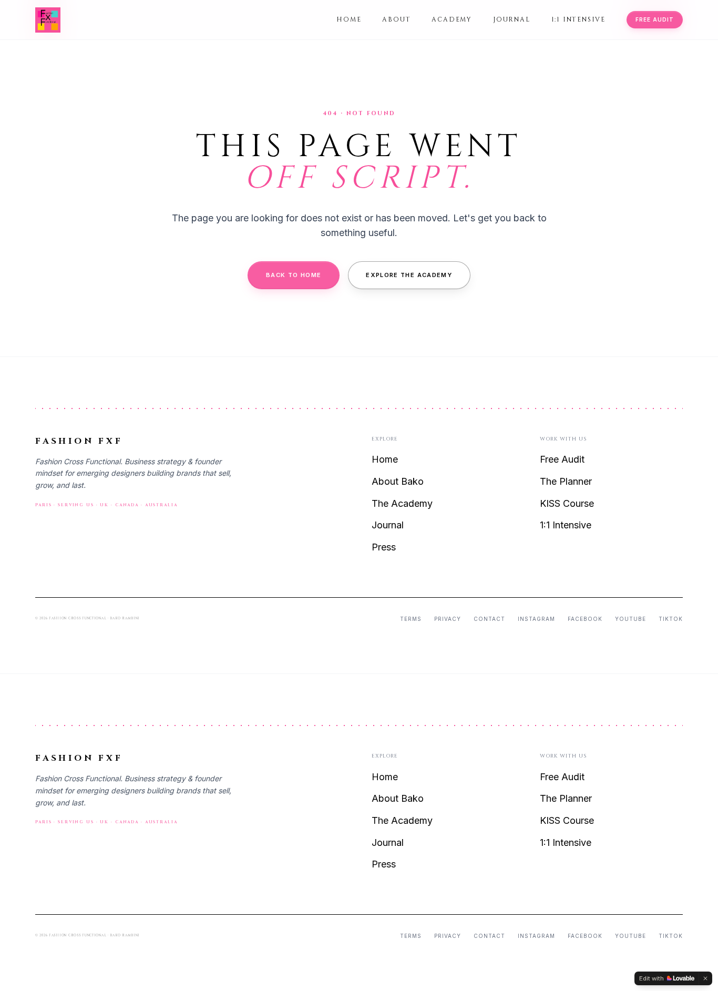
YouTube (630, 619)
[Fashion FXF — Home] (47, 20)
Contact (489, 619)
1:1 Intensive (578, 19)
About (396, 19)
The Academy (402, 503)
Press (384, 547)
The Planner (566, 481)
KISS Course (567, 503)
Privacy (447, 619)
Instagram (536, 619)
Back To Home (293, 275)
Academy (452, 19)
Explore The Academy (409, 275)
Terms (411, 619)
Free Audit (654, 19)
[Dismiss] (705, 978)
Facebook (585, 619)
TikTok (671, 619)
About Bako (398, 481)
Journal (511, 19)
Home (348, 19)
